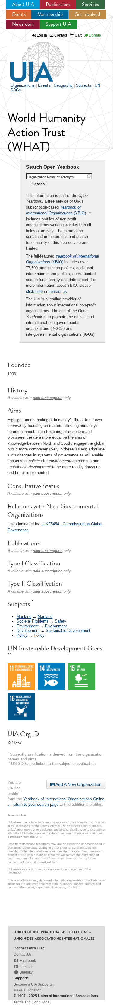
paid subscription (47, 397)
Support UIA (58, 24)
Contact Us (23, 954)
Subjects (83, 85)
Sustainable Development (68, 630)
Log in (42, 35)
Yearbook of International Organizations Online (63, 799)
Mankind (24, 616)
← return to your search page (33, 804)
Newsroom (23, 24)
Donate (94, 35)
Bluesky (26, 972)
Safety (60, 621)
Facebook (28, 961)
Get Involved (87, 14)
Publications (58, 4)
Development (28, 630)
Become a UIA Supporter (34, 984)
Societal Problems (33, 621)
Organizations (23, 85)
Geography (63, 85)
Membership (50, 14)
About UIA (23, 4)
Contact (60, 35)
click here (34, 291)
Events (19, 14)
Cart (78, 35)
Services (90, 4)
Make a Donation (28, 990)
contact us (58, 291)
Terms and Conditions (31, 1002)
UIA (30, 58)
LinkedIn (27, 967)
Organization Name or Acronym (50, 177)
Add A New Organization (78, 784)
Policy (22, 635)
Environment (28, 626)
